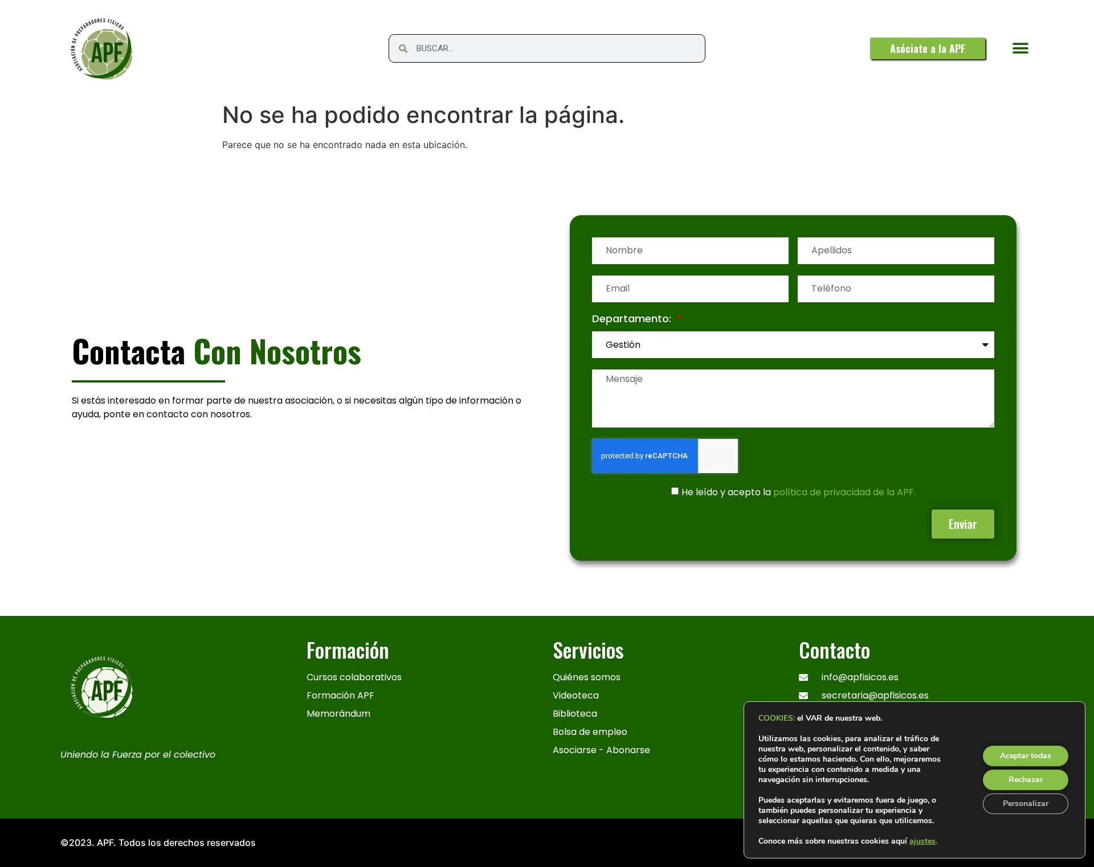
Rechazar (1026, 779)
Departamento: (633, 320)
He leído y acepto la (798, 491)
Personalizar (1025, 803)
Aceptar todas (1025, 755)
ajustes (922, 841)
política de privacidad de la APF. (844, 491)
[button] (1021, 48)
